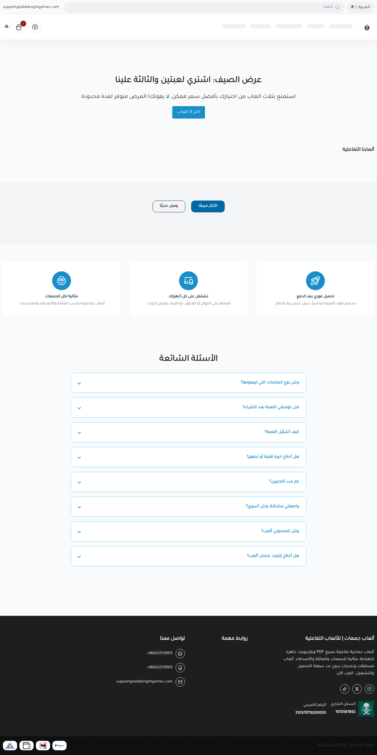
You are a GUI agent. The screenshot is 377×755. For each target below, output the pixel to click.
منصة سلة (327, 745)
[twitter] (357, 689)
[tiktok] (344, 689)
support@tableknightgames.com (31, 7)
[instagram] (369, 689)
